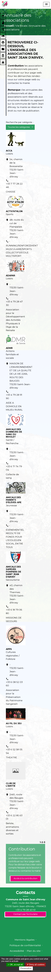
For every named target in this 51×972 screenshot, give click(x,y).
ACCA (9, 150)
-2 (42, 842)
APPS (9, 649)
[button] (20, 127)
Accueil (9, 25)
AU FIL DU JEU (14, 723)
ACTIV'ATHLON (14, 211)
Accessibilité (17, 950)
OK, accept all (16, 964)
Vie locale (21, 25)
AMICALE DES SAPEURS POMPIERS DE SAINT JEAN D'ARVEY (13, 572)
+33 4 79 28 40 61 (26, 909)
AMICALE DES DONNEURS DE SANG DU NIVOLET (14, 433)
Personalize (26, 968)
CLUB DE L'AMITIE (11, 784)
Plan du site (34, 950)
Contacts (25, 892)
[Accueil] (4, 4)
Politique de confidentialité (25, 945)
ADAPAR (10, 275)
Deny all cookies (36, 964)
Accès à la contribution (25, 878)
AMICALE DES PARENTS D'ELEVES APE (13, 500)
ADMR (9, 348)
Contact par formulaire (25, 914)
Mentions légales (25, 939)
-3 (44, 842)
